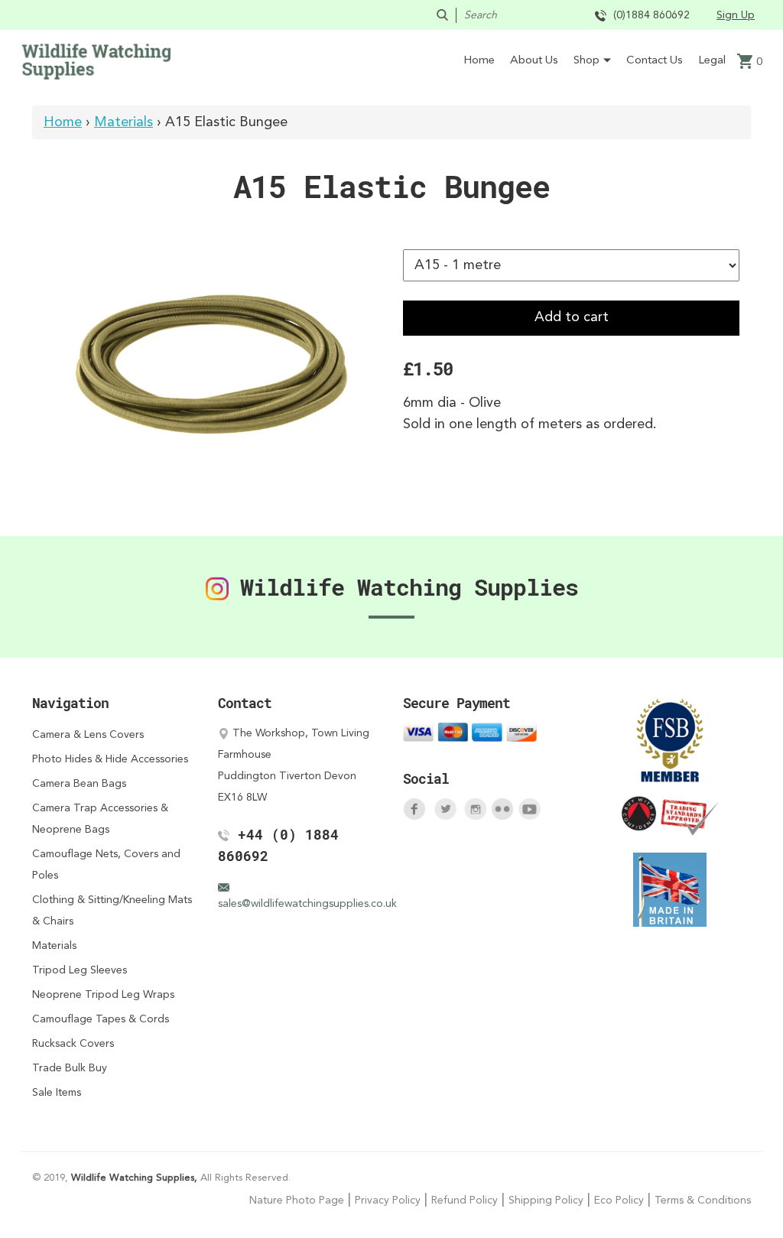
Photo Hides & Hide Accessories (110, 759)
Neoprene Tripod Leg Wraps (103, 994)
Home (479, 61)
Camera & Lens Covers (88, 734)
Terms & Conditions (703, 1200)
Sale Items (56, 1092)
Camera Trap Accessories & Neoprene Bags (100, 819)
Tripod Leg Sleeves (79, 970)
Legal (712, 61)
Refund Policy (464, 1200)
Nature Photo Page (296, 1200)
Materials (123, 122)
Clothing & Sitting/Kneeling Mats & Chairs (112, 911)
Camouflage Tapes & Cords (100, 1019)
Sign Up (735, 15)
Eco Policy (619, 1200)
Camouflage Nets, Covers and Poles (106, 865)
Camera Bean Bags (79, 783)
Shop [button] (586, 61)
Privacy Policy (388, 1200)
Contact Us (654, 61)
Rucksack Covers (73, 1043)
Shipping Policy (545, 1200)
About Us (534, 61)
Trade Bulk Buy (69, 1068)
